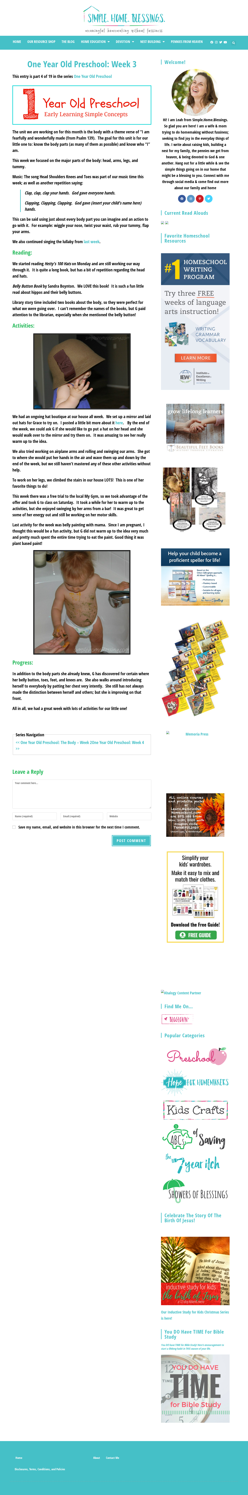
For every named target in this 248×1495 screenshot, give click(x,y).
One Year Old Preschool (93, 76)
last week (91, 241)
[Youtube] (225, 42)
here (119, 422)
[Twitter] (220, 42)
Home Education (93, 41)
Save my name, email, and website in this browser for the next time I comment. (79, 827)
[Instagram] (216, 42)
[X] (209, 199)
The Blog (68, 41)
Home (17, 41)
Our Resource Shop (41, 41)
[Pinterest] (200, 199)
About (96, 1458)
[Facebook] (211, 42)
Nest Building (150, 41)
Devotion (123, 41)
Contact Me (112, 1458)
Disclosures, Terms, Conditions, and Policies (40, 1469)
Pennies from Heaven (187, 41)
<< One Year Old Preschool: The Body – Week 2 (54, 742)
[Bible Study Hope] (195, 1388)
